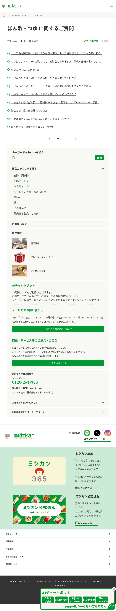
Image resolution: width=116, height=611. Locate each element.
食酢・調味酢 (21, 175)
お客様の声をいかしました (24, 402)
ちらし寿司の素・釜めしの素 (30, 191)
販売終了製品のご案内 (26, 213)
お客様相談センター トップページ (28, 412)
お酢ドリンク (21, 180)
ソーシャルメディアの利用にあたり (74, 581)
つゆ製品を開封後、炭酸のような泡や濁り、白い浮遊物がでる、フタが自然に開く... (56, 53)
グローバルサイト (58, 585)
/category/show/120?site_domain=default (58, 168)
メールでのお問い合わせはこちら (58, 329)
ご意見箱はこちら (58, 363)
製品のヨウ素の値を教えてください (30, 110)
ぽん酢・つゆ (21, 186)
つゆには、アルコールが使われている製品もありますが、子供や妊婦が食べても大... (56, 61)
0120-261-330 (25, 382)
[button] (77, 599)
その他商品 (20, 208)
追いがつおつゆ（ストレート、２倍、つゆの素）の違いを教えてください (51, 86)
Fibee (17, 197)
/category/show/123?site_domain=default (58, 224)
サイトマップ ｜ (100, 581)
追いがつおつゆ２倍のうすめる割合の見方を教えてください (43, 78)
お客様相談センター (18, 15)
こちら (32, 356)
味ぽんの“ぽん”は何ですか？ (26, 69)
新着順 (105, 41)
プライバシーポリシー (45, 581)
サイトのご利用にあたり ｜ (21, 581)
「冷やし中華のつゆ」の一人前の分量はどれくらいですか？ (43, 94)
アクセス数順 (90, 41)
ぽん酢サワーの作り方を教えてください (33, 127)
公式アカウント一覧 (94, 439)
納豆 (16, 202)
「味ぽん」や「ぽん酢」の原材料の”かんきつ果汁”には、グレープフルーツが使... (55, 102)
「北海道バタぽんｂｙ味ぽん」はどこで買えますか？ (40, 118)
